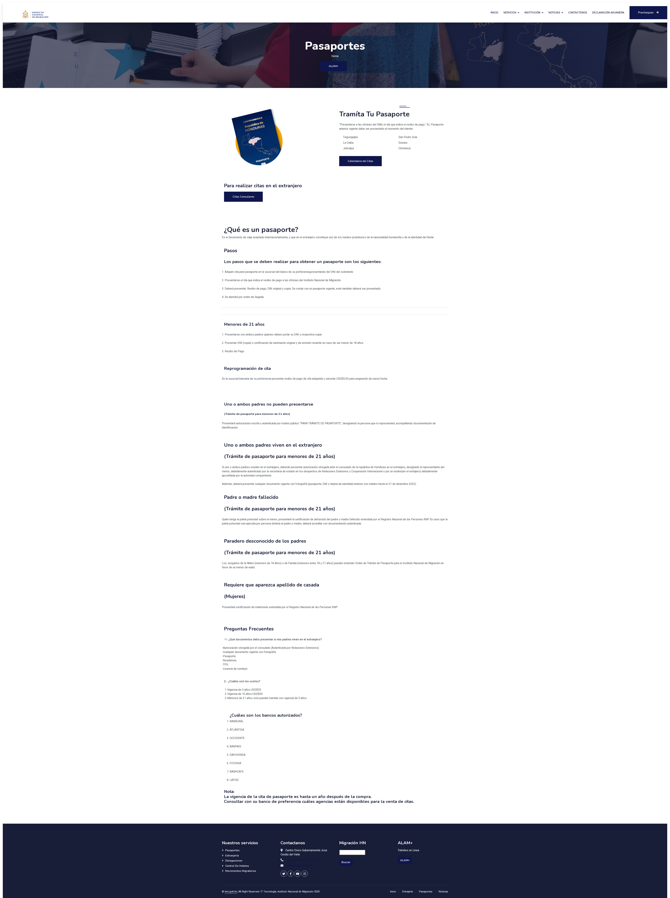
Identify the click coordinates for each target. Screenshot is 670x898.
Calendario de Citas (360, 161)
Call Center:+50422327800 (302, 860)
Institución (532, 12)
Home (335, 56)
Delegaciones (233, 860)
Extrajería (407, 891)
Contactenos (577, 12)
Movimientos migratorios (240, 871)
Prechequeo (645, 12)
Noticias (554, 12)
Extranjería (232, 855)
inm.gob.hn (231, 891)
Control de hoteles (237, 866)
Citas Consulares (243, 197)
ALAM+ (333, 66)
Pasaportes (232, 850)
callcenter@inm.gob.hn (299, 866)
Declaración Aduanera (608, 12)
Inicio (494, 12)
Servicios (509, 12)
